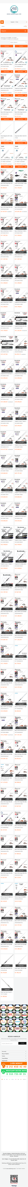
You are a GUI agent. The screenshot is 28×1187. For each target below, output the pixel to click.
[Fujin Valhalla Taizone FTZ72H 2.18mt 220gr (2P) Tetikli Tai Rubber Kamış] (7, 152)
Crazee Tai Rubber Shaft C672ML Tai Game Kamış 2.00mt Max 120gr (13, 825)
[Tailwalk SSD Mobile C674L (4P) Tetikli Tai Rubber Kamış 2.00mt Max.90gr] (21, 318)
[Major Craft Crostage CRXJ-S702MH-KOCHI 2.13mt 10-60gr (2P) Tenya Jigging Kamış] (7, 199)
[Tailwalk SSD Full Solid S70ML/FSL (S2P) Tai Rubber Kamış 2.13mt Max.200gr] (21, 366)
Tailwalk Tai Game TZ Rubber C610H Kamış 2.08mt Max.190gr (12, 564)
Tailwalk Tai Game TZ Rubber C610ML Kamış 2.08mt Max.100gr (12, 540)
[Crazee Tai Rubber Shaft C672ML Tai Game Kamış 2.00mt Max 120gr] (7, 818)
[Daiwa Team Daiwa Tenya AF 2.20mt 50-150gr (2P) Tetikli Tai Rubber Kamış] (7, 984)
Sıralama (21, 46)
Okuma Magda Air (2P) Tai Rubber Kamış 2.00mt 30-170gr (11, 135)
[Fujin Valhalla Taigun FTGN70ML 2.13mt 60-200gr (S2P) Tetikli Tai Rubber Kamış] (21, 152)
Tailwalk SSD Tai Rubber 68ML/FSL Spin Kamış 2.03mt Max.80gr (12, 587)
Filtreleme (7, 46)
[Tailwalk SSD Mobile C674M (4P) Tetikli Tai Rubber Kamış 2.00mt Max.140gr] (7, 342)
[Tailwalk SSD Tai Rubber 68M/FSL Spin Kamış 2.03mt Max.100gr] (21, 80)
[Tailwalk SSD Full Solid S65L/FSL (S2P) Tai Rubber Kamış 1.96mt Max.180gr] (7, 366)
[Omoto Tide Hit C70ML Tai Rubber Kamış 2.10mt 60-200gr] (21, 175)
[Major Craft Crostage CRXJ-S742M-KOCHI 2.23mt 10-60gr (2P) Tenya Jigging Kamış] (7, 175)
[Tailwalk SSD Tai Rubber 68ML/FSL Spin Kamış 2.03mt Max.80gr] (7, 580)
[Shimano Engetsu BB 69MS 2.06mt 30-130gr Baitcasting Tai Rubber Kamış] (7, 889)
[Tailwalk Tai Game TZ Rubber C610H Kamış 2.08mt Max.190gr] (7, 556)
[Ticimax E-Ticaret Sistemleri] (14, 1186)
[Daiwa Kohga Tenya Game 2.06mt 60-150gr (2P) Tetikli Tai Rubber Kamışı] (7, 960)
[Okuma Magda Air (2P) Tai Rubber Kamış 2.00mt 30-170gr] (7, 128)
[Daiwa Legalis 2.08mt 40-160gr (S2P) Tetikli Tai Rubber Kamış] (21, 342)
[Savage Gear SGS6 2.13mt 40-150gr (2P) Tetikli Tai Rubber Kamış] (21, 128)
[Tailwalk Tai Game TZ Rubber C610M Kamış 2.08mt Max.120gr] (21, 532)
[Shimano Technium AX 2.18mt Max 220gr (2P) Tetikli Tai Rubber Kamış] (7, 770)
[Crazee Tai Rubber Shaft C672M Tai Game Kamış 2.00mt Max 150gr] (21, 56)
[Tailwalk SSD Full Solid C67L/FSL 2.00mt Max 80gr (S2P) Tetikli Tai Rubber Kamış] (7, 722)
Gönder (22, 1043)
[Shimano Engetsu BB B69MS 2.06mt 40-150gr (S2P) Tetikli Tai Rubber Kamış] (21, 889)
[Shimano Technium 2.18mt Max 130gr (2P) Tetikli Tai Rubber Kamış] (21, 651)
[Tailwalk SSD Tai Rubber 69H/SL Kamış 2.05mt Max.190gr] (21, 556)
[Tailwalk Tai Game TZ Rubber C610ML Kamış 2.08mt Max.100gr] (7, 532)
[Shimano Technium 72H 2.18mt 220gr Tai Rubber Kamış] (21, 699)
